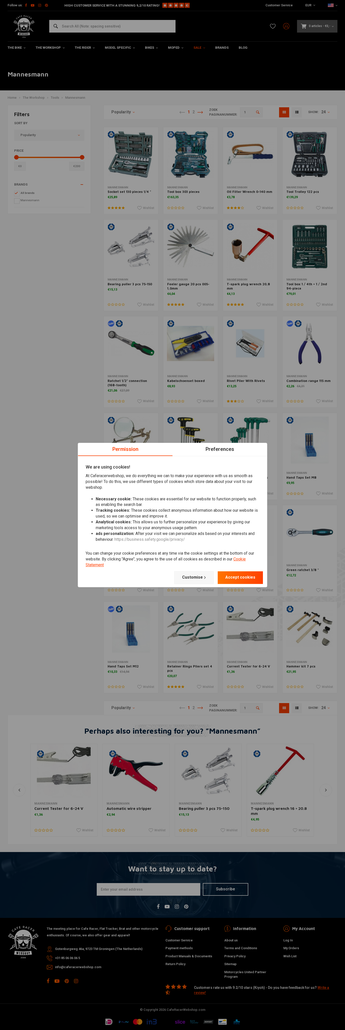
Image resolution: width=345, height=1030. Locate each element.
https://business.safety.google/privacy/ (149, 539)
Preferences (220, 449)
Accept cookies (240, 577)
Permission (125, 449)
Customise (192, 577)
